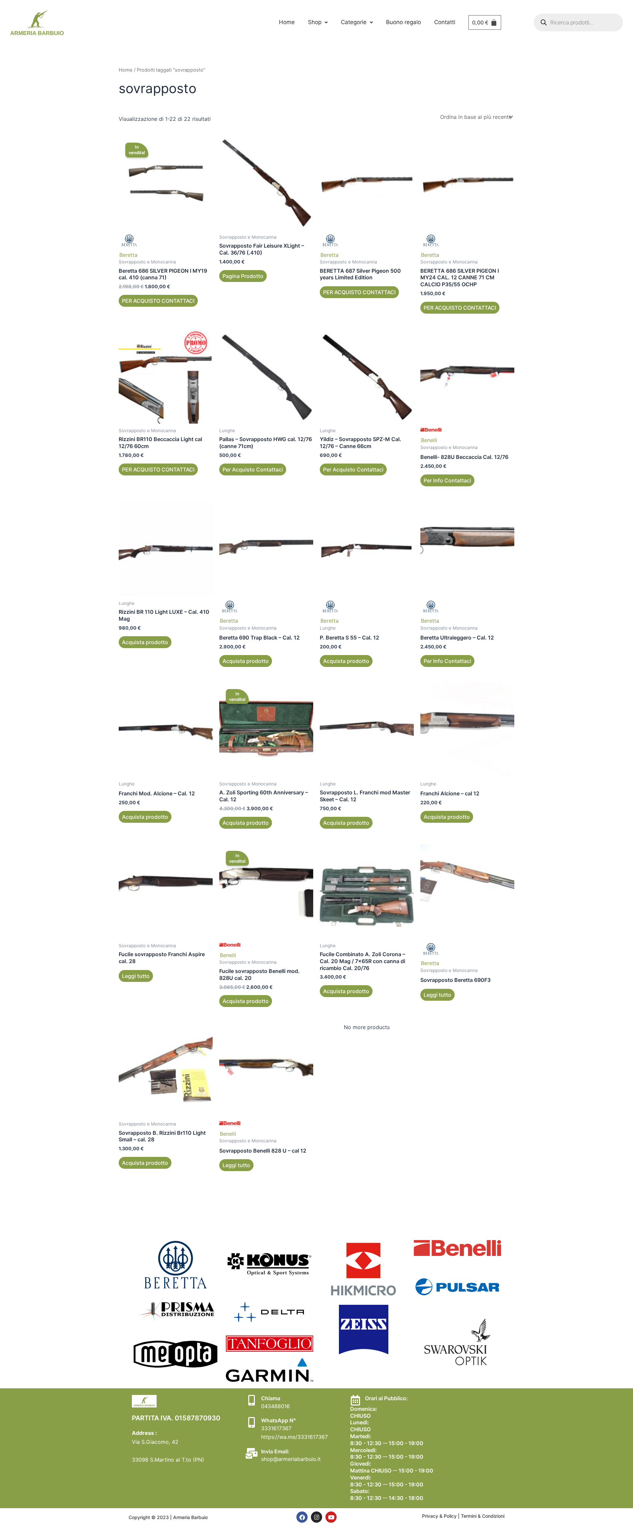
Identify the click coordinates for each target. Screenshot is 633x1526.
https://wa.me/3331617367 (294, 1437)
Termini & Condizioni (482, 1516)
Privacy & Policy (440, 1516)
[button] (317, 22)
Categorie (354, 22)
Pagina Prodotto (243, 276)
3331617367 (276, 1428)
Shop (314, 22)
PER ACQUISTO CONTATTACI (158, 300)
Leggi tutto (136, 976)
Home (287, 22)
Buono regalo (403, 22)
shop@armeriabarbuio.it (291, 1459)
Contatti (444, 22)
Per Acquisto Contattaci (253, 469)
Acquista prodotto (145, 642)
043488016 (275, 1406)
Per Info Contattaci (447, 480)
